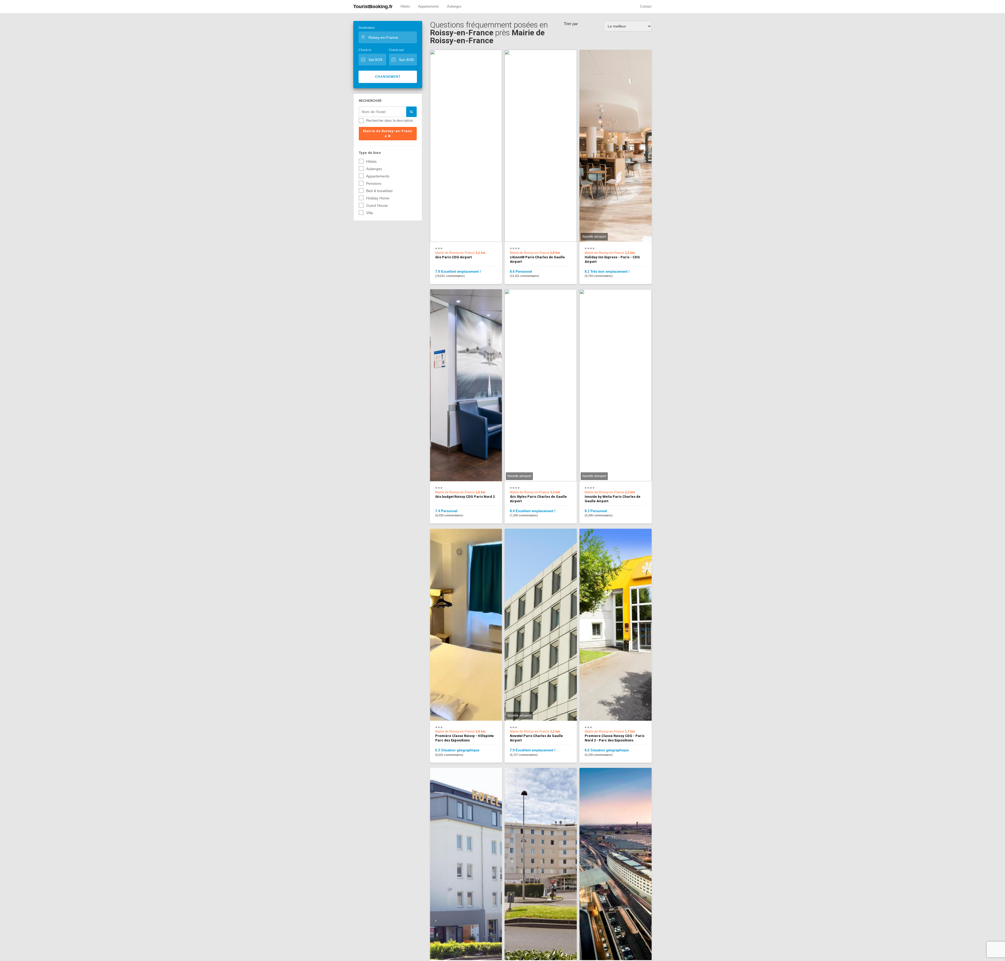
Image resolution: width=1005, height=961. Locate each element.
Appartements (428, 6)
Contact (646, 6)
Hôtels (405, 6)
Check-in (365, 50)
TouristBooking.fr (373, 6)
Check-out (396, 50)
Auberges (454, 6)
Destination (367, 27)
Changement (387, 77)
